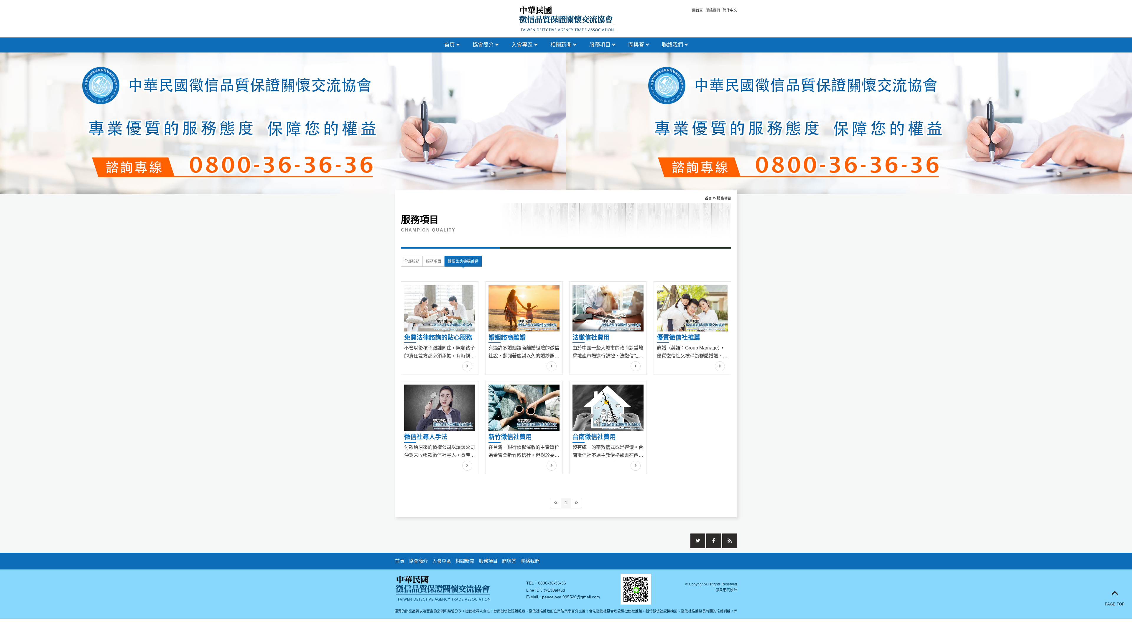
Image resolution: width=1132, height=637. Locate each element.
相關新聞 (561, 45)
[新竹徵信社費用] (524, 407)
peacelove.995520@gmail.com (571, 597)
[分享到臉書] (713, 540)
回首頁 (697, 10)
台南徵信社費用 (594, 436)
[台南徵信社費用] (608, 407)
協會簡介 (484, 45)
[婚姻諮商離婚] (524, 308)
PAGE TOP (1115, 604)
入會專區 (522, 45)
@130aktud (554, 590)
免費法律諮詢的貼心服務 (438, 337)
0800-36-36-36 (552, 583)
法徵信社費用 (591, 337)
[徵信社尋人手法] (439, 407)
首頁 (450, 45)
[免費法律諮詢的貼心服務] (439, 308)
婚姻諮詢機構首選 (463, 261)
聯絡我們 (713, 10)
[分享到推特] (697, 540)
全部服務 (411, 261)
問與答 (637, 45)
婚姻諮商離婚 (507, 337)
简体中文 (730, 10)
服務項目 (600, 45)
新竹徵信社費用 (510, 436)
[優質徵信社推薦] (692, 308)
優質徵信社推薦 (678, 337)
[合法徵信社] (566, 18)
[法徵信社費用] (608, 308)
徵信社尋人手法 (425, 436)
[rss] (729, 540)
